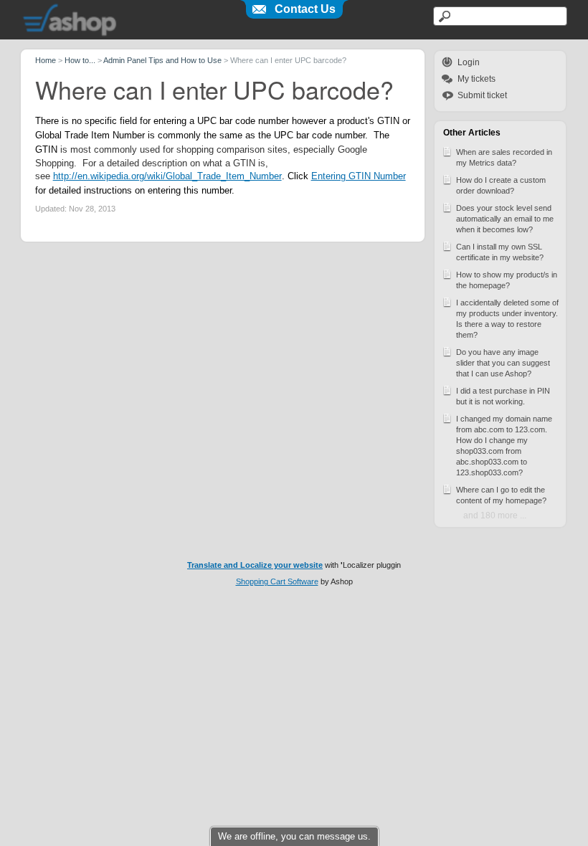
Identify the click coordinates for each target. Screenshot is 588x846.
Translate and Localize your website (255, 565)
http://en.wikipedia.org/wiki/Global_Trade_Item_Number (167, 176)
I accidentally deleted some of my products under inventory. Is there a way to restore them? (507, 318)
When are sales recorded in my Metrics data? (504, 157)
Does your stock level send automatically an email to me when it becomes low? (505, 219)
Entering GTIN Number (358, 176)
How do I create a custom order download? (501, 185)
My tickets (476, 79)
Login (468, 62)
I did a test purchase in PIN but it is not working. (503, 396)
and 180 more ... (494, 515)
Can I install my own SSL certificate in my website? (500, 252)
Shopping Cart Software (277, 581)
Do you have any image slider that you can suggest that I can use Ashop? (503, 363)
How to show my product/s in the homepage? (506, 280)
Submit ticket (482, 95)
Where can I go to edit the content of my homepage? (501, 495)
